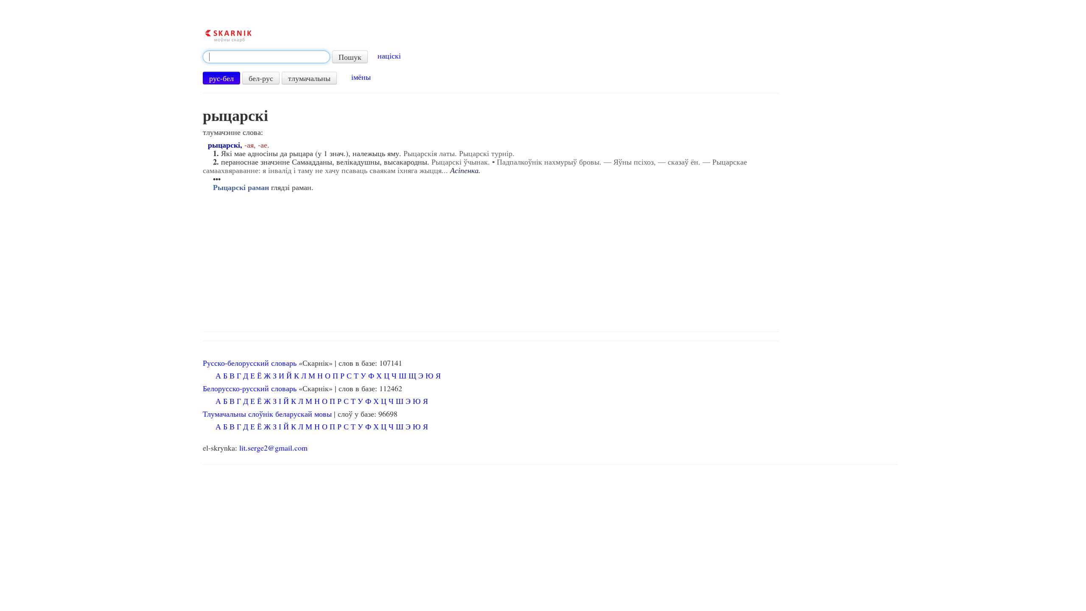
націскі (389, 55)
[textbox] (266, 56)
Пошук (350, 57)
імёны (361, 77)
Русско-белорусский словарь (250, 363)
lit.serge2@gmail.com (273, 448)
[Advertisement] (549, 259)
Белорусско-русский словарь (250, 388)
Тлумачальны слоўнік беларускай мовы (267, 414)
